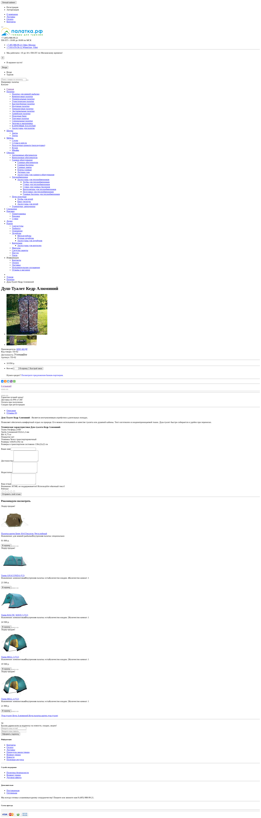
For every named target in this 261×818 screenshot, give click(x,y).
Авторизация (13, 10)
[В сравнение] (7, 389)
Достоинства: (7, 461)
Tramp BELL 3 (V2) (10, 657)
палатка (37, 715)
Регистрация (12, 7)
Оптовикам (12, 793)
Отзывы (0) (12, 413)
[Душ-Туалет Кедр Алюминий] (27, 334)
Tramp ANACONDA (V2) (12, 575)
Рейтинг (5, 489)
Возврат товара (14, 755)
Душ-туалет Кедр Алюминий (14, 715)
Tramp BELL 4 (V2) (10, 699)
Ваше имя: (6, 449)
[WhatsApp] (14, 381)
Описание (11, 410)
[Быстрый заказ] (12, 546)
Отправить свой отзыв (11, 494)
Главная (10, 89)
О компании (12, 14)
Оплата (10, 19)
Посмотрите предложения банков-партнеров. (42, 375)
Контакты (11, 21)
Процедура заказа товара (18, 752)
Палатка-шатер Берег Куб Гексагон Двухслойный (24, 533)
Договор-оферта (14, 777)
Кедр (31, 715)
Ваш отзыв (6, 484)
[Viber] (11, 381)
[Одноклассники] (5, 381)
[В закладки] (4, 389)
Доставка (11, 17)
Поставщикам (13, 790)
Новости (11, 757)
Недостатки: (7, 472)
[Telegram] (8, 381)
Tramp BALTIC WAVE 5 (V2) (14, 615)
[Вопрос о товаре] (2, 389)
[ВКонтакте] (2, 381)
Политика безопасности (18, 772)
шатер (44, 715)
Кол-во (10, 368)
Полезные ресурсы (15, 759)
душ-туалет (53, 715)
